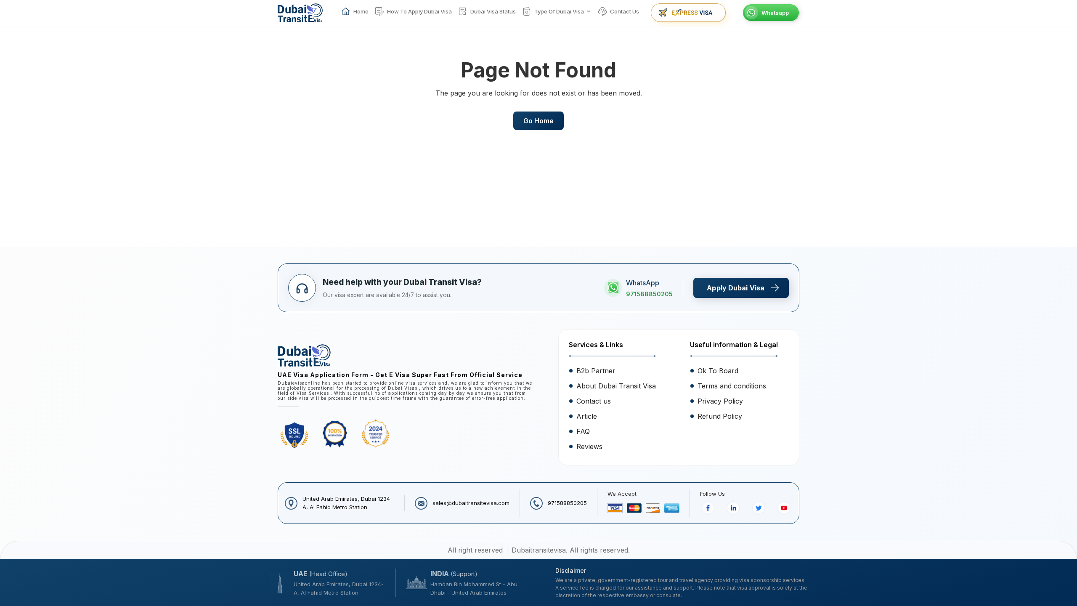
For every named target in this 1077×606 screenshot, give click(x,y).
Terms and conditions (732, 386)
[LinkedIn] (733, 508)
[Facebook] (708, 508)
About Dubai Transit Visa (616, 386)
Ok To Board (718, 371)
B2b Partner (595, 371)
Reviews (589, 446)
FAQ (583, 431)
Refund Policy (720, 416)
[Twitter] (759, 508)
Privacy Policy (720, 401)
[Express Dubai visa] (688, 12)
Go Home (538, 121)
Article (586, 416)
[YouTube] (784, 508)
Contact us (593, 401)
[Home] (300, 12)
